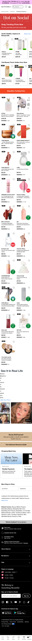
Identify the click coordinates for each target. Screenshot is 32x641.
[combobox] (17, 6)
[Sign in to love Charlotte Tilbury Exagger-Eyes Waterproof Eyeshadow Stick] (29, 233)
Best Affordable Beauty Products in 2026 (13, 515)
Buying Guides (5, 11)
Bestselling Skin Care (19, 509)
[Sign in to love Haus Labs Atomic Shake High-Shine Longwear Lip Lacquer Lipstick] (13, 314)
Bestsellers (19, 511)
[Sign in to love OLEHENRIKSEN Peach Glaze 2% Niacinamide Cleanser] (13, 260)
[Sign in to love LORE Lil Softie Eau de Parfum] (29, 152)
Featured (12, 11)
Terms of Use (13, 621)
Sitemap (27, 621)
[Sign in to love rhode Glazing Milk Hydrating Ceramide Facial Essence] (29, 287)
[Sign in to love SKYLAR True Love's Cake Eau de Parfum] (29, 314)
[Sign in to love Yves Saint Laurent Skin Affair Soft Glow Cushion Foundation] (13, 341)
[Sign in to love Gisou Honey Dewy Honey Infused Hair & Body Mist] (12, 66)
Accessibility (20, 621)
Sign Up (26, 596)
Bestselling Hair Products (8, 511)
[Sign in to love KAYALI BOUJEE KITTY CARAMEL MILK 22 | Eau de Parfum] (13, 98)
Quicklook (4, 44)
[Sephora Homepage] (6, 6)
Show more (27, 34)
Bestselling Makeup (6, 509)
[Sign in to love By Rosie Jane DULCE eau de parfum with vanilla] (13, 233)
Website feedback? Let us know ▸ (16, 522)
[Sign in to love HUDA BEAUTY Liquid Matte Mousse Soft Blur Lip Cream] (13, 152)
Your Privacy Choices (6, 624)
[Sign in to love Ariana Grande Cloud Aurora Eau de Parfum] (29, 260)
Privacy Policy (4, 621)
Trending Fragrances (17, 514)
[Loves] (26, 6)
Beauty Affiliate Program (19, 507)
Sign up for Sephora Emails (9, 592)
